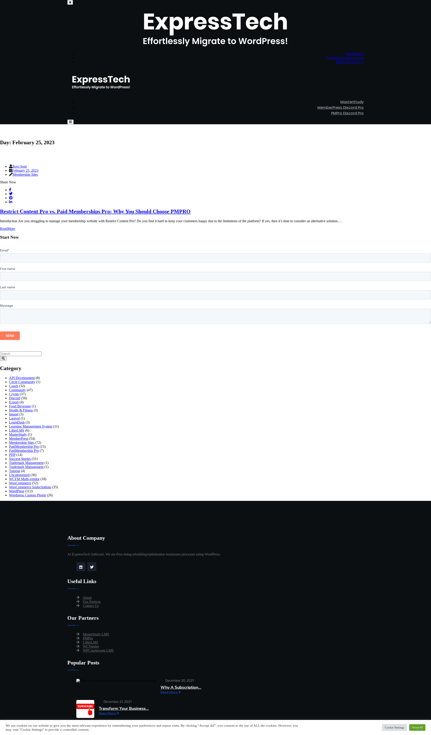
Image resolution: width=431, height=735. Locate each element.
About (87, 598)
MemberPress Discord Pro (345, 58)
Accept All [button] (417, 727)
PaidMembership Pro (24, 447)
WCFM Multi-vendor (24, 479)
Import (13, 414)
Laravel (14, 418)
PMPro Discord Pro (350, 62)
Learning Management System (30, 426)
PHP (12, 455)
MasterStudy (355, 54)
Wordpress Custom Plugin (27, 495)
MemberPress (18, 438)
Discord (14, 398)
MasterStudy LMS (96, 634)
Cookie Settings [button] (394, 727)
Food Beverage (20, 406)
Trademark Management (26, 463)
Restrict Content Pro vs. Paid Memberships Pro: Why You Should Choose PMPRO (95, 211)
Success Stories (20, 459)
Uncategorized (19, 475)
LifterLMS (16, 430)
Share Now (8, 182)
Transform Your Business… (124, 708)
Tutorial (14, 471)
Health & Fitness (21, 410)
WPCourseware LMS (98, 650)
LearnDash (17, 422)
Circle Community (22, 382)
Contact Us (91, 606)
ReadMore (7, 229)
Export (14, 402)
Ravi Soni (20, 166)
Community (17, 390)
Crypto (14, 394)
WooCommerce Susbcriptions (30, 487)
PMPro (88, 638)
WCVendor (91, 646)
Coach (13, 386)
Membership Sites (25, 174)
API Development (22, 378)
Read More (169, 692)
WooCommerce (20, 483)
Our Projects (92, 602)
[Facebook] (92, 567)
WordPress (16, 491)
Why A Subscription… (181, 687)
